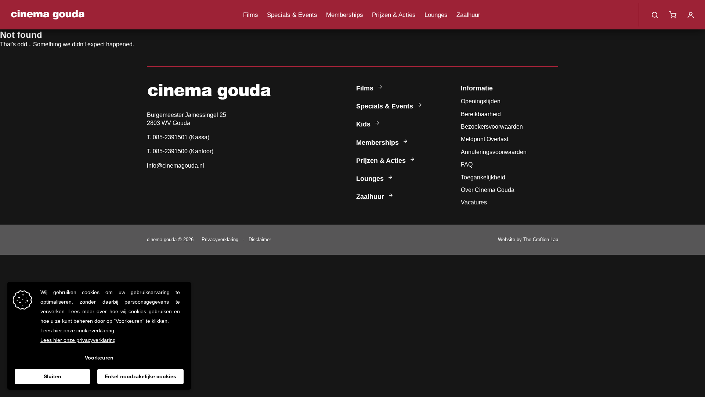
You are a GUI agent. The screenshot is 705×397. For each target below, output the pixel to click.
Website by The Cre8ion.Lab (528, 239)
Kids (364, 124)
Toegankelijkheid (483, 177)
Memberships (344, 14)
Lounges (436, 14)
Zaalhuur (468, 14)
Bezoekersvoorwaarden (492, 127)
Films (250, 14)
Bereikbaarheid (481, 114)
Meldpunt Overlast (484, 139)
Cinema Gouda (47, 14)
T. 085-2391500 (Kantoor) (180, 151)
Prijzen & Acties (394, 14)
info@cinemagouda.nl (175, 165)
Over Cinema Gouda (487, 190)
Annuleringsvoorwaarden (494, 152)
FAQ (467, 164)
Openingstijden (480, 101)
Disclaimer (260, 239)
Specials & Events (292, 14)
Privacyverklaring (220, 239)
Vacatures (474, 202)
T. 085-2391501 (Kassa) (178, 137)
